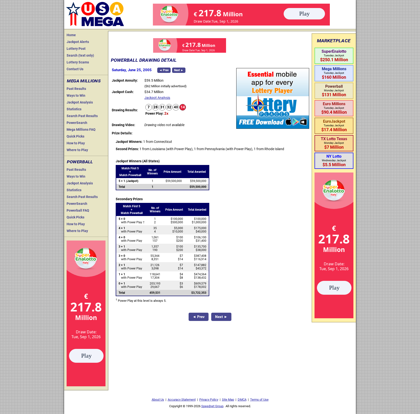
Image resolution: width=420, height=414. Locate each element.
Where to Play (77, 150)
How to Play (76, 143)
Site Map (228, 399)
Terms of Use (259, 399)
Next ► (179, 70)
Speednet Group (212, 406)
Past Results (76, 89)
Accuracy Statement (182, 399)
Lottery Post (76, 49)
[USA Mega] (95, 13)
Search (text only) (80, 55)
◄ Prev (164, 70)
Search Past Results (82, 116)
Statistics (74, 109)
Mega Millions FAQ (81, 129)
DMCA (242, 399)
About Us (158, 399)
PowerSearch (77, 123)
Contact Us (75, 69)
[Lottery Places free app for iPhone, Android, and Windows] (272, 127)
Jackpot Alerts (78, 42)
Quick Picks (75, 136)
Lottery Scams (78, 62)
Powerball (80, 161)
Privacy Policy (208, 399)
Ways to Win (76, 95)
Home (71, 35)
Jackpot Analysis (80, 102)
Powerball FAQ (78, 210)
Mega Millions (84, 80)
